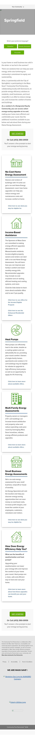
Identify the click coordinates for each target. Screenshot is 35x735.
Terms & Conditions (27, 662)
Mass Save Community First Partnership (12, 655)
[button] (16, 206)
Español (10, 46)
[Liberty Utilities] (17, 702)
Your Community (17, 7)
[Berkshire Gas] (17, 678)
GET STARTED (17, 133)
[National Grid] (17, 712)
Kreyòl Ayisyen (24, 46)
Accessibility (14, 662)
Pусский (18, 52)
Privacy (4, 662)
